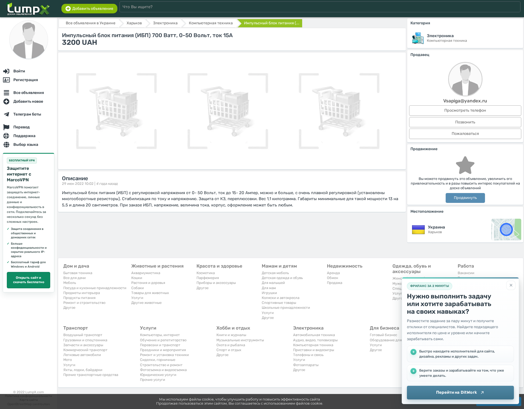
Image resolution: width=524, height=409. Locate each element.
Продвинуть (465, 197)
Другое (69, 308)
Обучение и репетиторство (163, 340)
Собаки (137, 288)
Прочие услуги (152, 380)
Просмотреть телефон (465, 110)
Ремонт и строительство (84, 303)
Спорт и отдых (228, 350)
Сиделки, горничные (157, 360)
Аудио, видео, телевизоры (315, 340)
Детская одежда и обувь (282, 278)
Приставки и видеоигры (313, 350)
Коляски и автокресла (280, 298)
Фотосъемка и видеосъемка (163, 370)
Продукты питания (79, 298)
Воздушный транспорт (82, 335)
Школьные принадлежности (286, 308)
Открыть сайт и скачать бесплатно (28, 280)
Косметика (205, 273)
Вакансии (466, 273)
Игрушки (269, 293)
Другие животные (146, 303)
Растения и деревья (148, 283)
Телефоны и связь (308, 355)
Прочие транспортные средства (90, 375)
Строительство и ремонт (161, 365)
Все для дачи (74, 278)
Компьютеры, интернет (160, 335)
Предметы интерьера (81, 293)
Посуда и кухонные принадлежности (94, 288)
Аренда (333, 273)
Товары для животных (150, 293)
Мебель (69, 283)
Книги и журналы (231, 335)
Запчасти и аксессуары (83, 345)
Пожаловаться (465, 133)
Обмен (332, 278)
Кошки (136, 278)
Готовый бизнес (383, 335)
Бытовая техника (77, 273)
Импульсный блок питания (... (271, 23)
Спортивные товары (279, 303)
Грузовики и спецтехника (85, 340)
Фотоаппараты (305, 365)
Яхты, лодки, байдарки (82, 370)
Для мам (269, 288)
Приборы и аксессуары (216, 283)
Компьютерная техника (313, 345)
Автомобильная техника (314, 335)
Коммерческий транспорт (85, 350)
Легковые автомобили (82, 355)
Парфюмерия (207, 278)
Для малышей (273, 283)
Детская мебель (275, 273)
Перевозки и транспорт (160, 345)
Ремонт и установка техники (164, 355)
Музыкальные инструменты (240, 340)
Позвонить (465, 122)
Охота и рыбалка (230, 345)
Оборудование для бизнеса (393, 340)
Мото (67, 360)
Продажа (334, 283)
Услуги (137, 298)
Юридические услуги (158, 375)
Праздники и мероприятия (163, 350)
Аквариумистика (145, 273)
